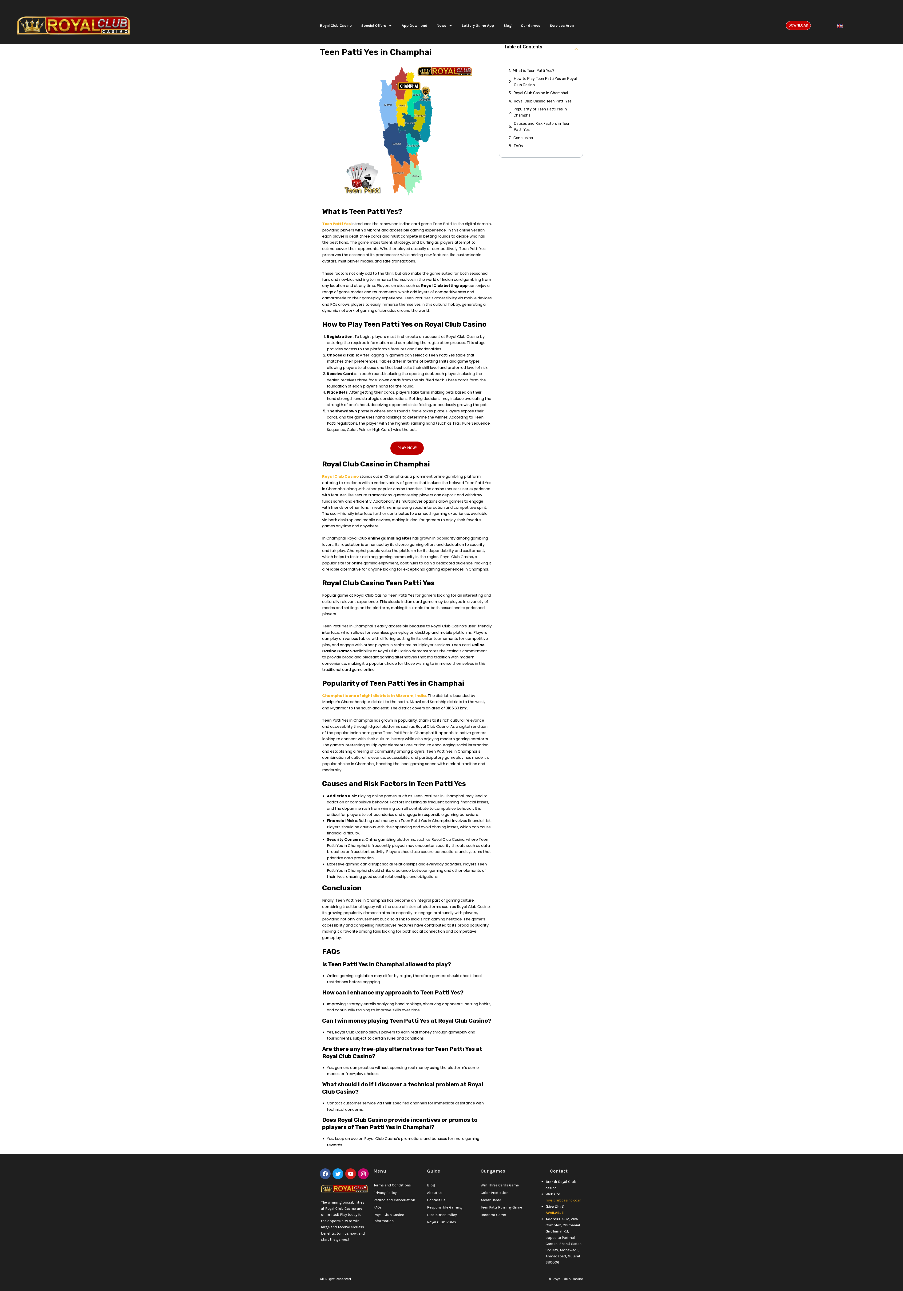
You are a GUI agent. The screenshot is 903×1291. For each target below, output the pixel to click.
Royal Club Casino (336, 25)
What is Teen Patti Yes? (533, 70)
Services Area (562, 25)
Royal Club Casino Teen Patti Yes (542, 101)
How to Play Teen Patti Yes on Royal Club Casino (545, 81)
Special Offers (373, 25)
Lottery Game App (478, 25)
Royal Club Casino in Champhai (541, 93)
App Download (414, 25)
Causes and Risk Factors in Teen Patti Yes (542, 126)
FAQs (518, 146)
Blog (507, 25)
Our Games (530, 25)
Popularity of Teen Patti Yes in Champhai (540, 112)
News (441, 25)
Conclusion (523, 138)
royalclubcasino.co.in (563, 1200)
